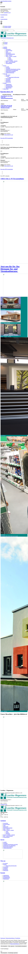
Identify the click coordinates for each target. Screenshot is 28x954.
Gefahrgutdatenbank (7, 848)
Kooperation (5, 866)
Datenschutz (5, 870)
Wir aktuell (5, 863)
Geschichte (5, 868)
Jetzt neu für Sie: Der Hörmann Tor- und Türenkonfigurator (10, 268)
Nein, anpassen (11, 946)
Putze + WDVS (6, 829)
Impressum (3, 938)
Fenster (7, 832)
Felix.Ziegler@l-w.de (8, 134)
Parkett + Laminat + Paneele (9, 834)
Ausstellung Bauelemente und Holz (10, 844)
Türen (7, 831)
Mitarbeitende (6, 878)
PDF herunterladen (9, 138)
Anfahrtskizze (6, 875)
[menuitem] (5, 42)
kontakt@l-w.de (7, 12)
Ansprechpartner (4, 19)
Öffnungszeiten (6, 876)
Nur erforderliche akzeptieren (21, 946)
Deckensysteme (6, 824)
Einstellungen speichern (12, 952)
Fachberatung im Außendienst (9, 845)
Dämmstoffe (5, 826)
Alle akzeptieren (4, 946)
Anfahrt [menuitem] (9, 27)
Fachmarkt (5, 843)
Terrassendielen (6, 837)
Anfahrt (2, 17)
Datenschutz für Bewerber (11, 865)
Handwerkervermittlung (8, 846)
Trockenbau (5, 823)
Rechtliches (5, 869)
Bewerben (3, 138)
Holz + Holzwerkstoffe (8, 836)
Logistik (5, 842)
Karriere (5, 864)
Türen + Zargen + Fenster (8, 830)
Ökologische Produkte (7, 827)
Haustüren (8, 833)
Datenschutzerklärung (10, 938)
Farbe (4, 825)
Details (2, 103)
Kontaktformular (4, 14)
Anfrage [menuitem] (9, 26)
